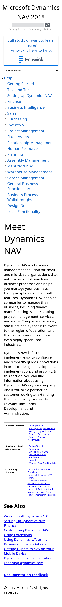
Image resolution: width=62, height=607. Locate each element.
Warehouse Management (29, 171)
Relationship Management (30, 142)
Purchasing (17, 119)
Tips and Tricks (20, 89)
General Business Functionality (22, 186)
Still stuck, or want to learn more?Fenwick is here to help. (31, 45)
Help (8, 78)
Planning (15, 154)
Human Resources (23, 148)
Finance (14, 101)
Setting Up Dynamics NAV (29, 95)
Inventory (15, 125)
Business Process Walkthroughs (22, 197)
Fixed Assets (18, 136)
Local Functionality (23, 211)
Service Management (25, 177)
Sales (11, 113)
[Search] (47, 25)
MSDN (47, 29)
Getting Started (17, 29)
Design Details (20, 205)
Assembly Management (28, 160)
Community (35, 29)
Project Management (25, 130)
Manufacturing (20, 166)
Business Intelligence (26, 107)
